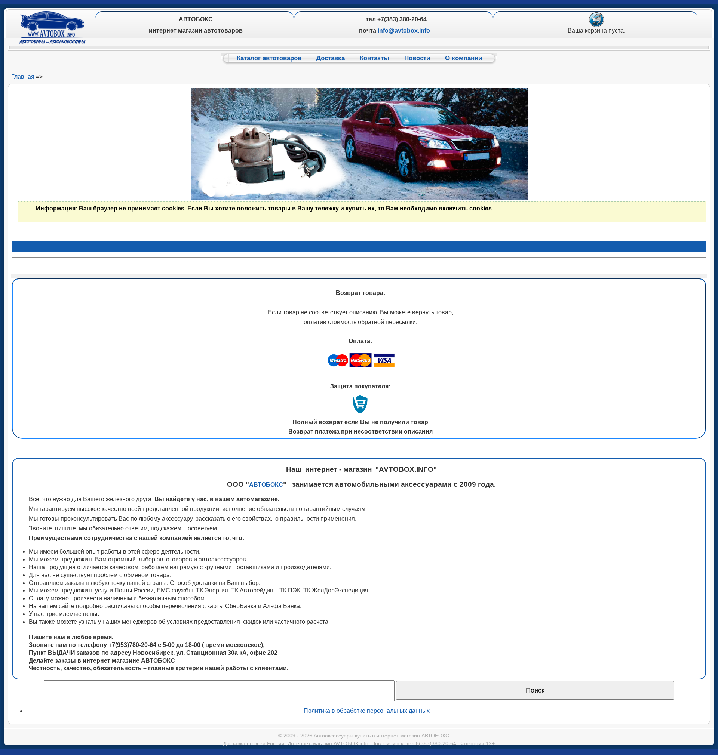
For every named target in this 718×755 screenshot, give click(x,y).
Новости (417, 58)
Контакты (374, 58)
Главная (22, 77)
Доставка (330, 58)
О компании (463, 58)
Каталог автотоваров (269, 58)
